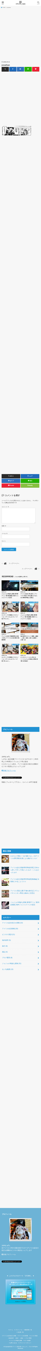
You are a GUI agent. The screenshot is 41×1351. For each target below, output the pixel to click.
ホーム (11, 1329)
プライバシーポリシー (25, 1342)
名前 (4, 526)
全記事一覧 (21, 1332)
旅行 (5, 946)
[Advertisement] (20, 36)
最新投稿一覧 (28, 1329)
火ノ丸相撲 (7, 969)
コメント (5, 507)
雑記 (5, 952)
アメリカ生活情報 (10, 928)
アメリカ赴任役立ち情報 (12, 923)
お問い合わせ (13, 1342)
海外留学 (6, 940)
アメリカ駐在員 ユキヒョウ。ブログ (22, 1346)
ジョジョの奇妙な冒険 (11, 963)
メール (5, 533)
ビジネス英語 (8, 934)
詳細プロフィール (9, 770)
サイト (4, 541)
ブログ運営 (7, 957)
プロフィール (18, 1329)
